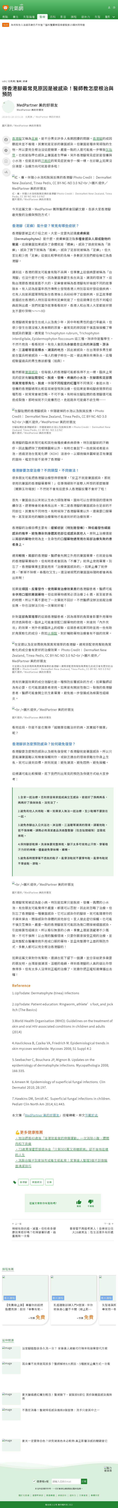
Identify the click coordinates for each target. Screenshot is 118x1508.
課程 (74, 17)
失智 (97, 17)
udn (4, 81)
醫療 (42, 17)
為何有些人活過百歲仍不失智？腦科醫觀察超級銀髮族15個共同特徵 (48, 24)
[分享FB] (6, 139)
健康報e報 (43, 1481)
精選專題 (50, 1495)
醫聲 (108, 17)
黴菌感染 (31, 372)
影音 (63, 17)
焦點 (5, 17)
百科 (53, 17)
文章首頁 (83, 1495)
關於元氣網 (24, 1495)
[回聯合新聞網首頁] (5, 8)
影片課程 (9, 1298)
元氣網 (11, 81)
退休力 (85, 17)
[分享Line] (6, 150)
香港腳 (17, 138)
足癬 (34, 138)
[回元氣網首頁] (16, 7)
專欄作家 (95, 1495)
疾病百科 (62, 1495)
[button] (113, 16)
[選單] (114, 7)
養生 (16, 17)
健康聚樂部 (37, 1495)
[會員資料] (109, 7)
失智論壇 (29, 17)
